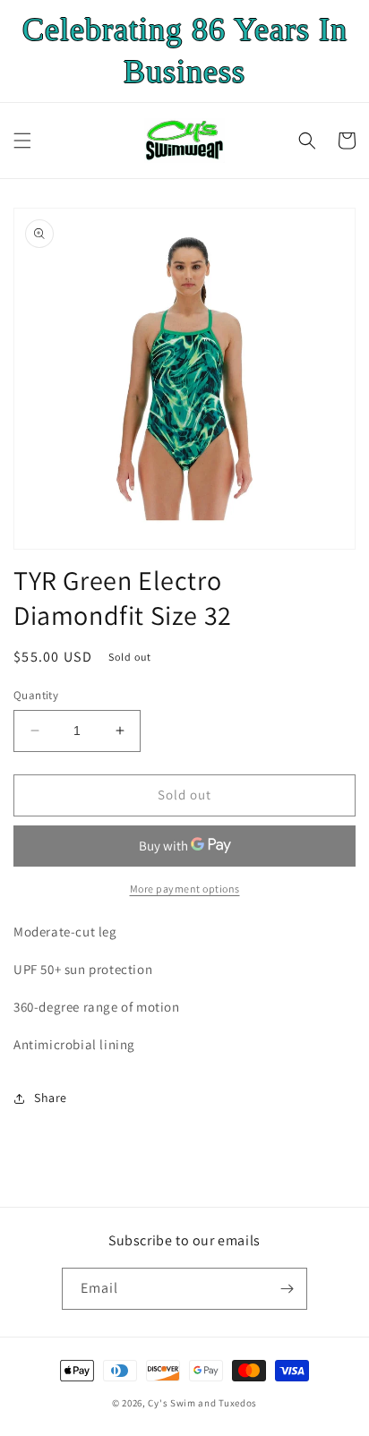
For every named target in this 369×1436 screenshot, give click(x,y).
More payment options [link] (185, 888)
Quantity (35, 695)
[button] (22, 140)
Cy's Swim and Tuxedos (202, 1403)
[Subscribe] (286, 1289)
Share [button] (50, 1098)
